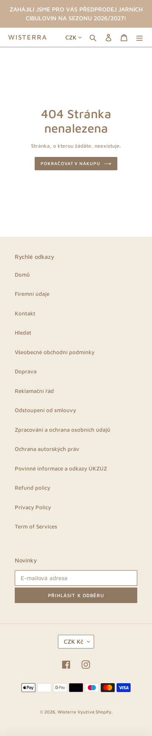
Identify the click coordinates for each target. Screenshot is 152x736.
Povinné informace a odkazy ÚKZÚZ (61, 468)
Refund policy (32, 488)
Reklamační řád (34, 391)
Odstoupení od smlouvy (45, 410)
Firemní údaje (32, 294)
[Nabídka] (139, 37)
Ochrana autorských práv (47, 449)
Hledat (23, 332)
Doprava (26, 371)
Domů (22, 274)
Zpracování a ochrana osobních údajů (62, 430)
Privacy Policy (33, 507)
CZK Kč (73, 641)
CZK (70, 37)
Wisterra (27, 37)
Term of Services (36, 526)
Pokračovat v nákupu (70, 163)
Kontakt (25, 313)
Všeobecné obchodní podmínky (54, 352)
